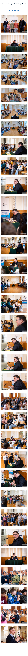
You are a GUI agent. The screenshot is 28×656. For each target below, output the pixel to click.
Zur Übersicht (14, 11)
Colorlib (18, 652)
